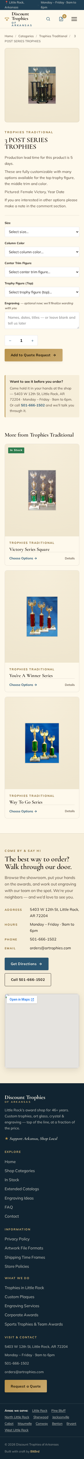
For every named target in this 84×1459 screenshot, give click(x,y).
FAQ (9, 1207)
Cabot (9, 1423)
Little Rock (39, 1410)
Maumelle (25, 1423)
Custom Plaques (19, 1296)
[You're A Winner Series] (42, 617)
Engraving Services (22, 1305)
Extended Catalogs (22, 1188)
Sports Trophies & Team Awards (34, 1324)
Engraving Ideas (19, 1198)
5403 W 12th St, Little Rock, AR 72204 (54, 912)
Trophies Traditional (53, 36)
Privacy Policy (17, 1238)
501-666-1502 (33, 405)
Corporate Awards (21, 1314)
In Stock (12, 1179)
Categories (26, 36)
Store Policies (17, 1266)
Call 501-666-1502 (28, 979)
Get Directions (26, 964)
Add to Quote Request (33, 355)
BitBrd (34, 1451)
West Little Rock (16, 1430)
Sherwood (40, 1417)
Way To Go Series (25, 802)
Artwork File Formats (24, 1247)
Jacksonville (60, 1417)
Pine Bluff (58, 1410)
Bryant (71, 1423)
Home (9, 36)
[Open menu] (74, 19)
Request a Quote (26, 1386)
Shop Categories (20, 1170)
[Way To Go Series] (42, 743)
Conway (42, 1423)
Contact (12, 1216)
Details (70, 558)
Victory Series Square (29, 549)
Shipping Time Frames (25, 1257)
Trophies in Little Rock (24, 1287)
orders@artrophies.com (50, 948)
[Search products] (48, 19)
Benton (57, 1423)
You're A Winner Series (31, 675)
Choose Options (23, 558)
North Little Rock (17, 1417)
